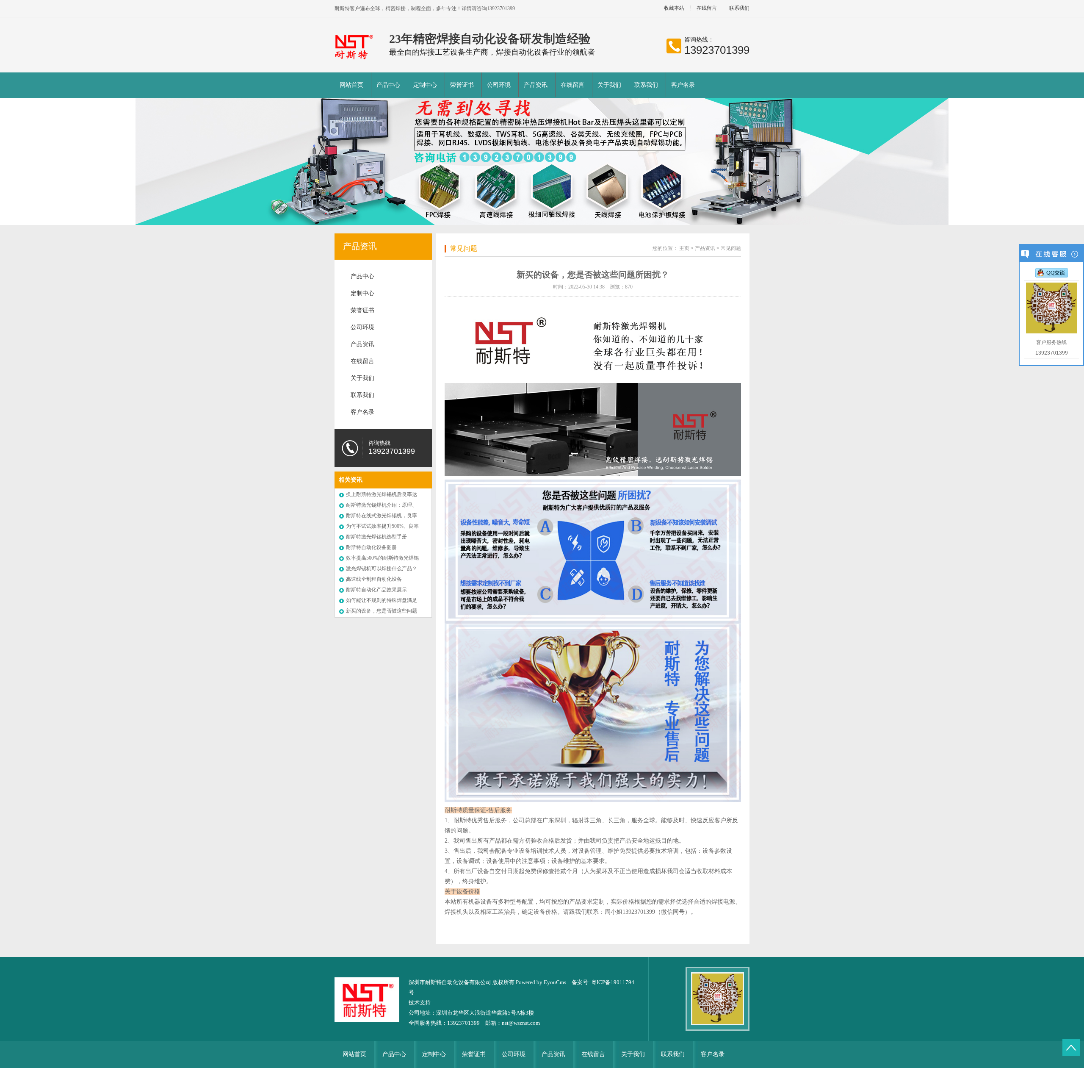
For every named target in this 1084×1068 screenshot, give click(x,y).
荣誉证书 (462, 85)
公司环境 (499, 85)
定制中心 (425, 85)
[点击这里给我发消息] (1051, 272)
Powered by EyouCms (540, 982)
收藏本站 (674, 8)
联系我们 (739, 8)
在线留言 (707, 8)
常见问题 (463, 248)
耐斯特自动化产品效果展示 (376, 590)
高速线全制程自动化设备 (374, 579)
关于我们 (609, 85)
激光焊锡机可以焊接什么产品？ (381, 568)
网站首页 (351, 85)
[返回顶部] (1071, 1047)
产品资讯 (536, 85)
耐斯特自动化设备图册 (371, 547)
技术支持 (420, 1002)
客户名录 (683, 85)
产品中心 (388, 85)
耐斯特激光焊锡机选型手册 (376, 537)
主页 (684, 248)
